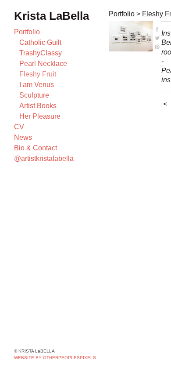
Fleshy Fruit (37, 74)
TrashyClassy (40, 53)
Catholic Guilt (40, 42)
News (23, 137)
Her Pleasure (40, 116)
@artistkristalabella (44, 158)
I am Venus (36, 84)
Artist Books (38, 105)
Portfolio (27, 32)
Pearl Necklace (43, 63)
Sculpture (34, 95)
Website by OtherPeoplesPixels (55, 357)
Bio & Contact (35, 148)
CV (19, 127)
